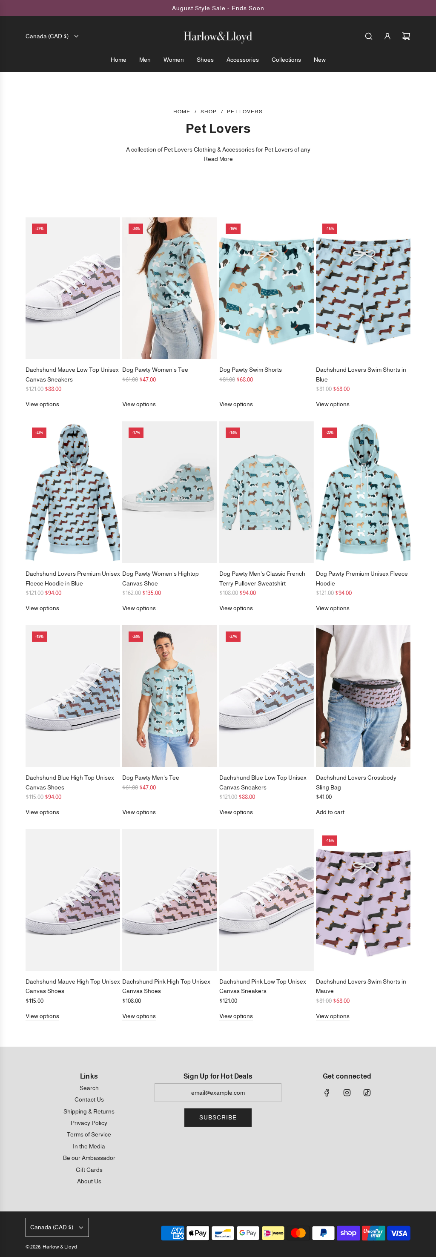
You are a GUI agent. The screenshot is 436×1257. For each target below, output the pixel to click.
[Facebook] (327, 1092)
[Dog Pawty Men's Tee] (169, 696)
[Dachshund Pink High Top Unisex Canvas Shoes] (169, 900)
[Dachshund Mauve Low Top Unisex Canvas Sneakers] (73, 288)
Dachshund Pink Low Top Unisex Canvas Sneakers (262, 986)
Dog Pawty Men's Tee (150, 777)
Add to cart (330, 812)
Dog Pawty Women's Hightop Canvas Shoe (160, 578)
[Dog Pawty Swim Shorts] (266, 288)
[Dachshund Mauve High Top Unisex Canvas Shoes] (73, 900)
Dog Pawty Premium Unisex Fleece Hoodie (362, 578)
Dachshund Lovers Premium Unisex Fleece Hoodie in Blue (73, 578)
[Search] (368, 36)
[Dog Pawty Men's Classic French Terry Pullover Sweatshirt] (266, 492)
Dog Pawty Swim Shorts (250, 369)
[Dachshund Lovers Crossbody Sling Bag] (363, 696)
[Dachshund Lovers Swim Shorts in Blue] (363, 288)
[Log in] (387, 36)
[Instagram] (347, 1092)
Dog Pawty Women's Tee (155, 369)
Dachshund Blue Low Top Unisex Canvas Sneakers (263, 782)
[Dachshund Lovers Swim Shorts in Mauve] (363, 900)
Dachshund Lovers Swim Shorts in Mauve (361, 986)
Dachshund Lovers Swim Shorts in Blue (361, 374)
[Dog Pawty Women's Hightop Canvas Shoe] (169, 492)
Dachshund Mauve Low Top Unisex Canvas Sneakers (72, 374)
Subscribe (218, 1117)
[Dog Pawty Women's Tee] (169, 288)
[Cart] (406, 36)
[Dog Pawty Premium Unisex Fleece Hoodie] (363, 492)
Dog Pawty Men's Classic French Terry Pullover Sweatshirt (262, 578)
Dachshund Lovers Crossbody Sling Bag (356, 782)
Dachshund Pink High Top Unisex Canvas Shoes (166, 986)
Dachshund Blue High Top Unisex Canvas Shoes (70, 782)
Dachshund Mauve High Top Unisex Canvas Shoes (73, 986)
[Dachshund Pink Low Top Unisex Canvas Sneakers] (266, 900)
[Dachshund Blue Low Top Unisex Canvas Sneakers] (266, 696)
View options (42, 404)
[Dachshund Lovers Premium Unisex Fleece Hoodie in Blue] (73, 492)
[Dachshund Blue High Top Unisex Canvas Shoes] (73, 696)
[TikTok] (367, 1092)
